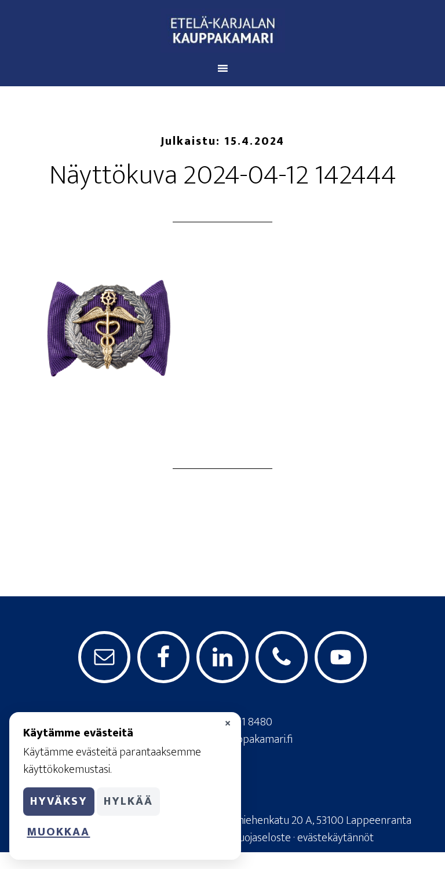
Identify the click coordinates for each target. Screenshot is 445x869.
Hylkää (128, 801)
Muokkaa (58, 832)
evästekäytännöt (335, 838)
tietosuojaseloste (252, 838)
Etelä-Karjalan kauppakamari (222, 31)
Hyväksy (58, 801)
